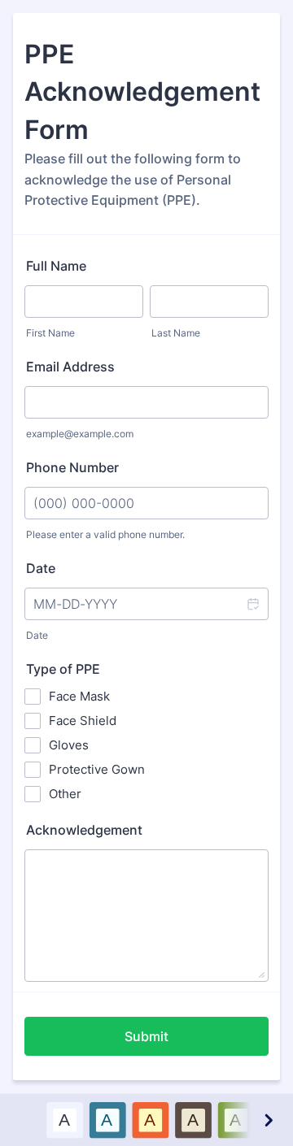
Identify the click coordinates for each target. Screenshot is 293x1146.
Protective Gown (97, 769)
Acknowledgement (84, 830)
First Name (50, 333)
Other (65, 793)
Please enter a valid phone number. (105, 534)
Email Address (70, 366)
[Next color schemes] (268, 1120)
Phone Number (72, 467)
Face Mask (79, 696)
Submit (146, 1036)
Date (37, 635)
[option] (64, 1119)
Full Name (56, 266)
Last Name (175, 333)
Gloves (69, 745)
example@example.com (79, 434)
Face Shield (82, 720)
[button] (252, 604)
